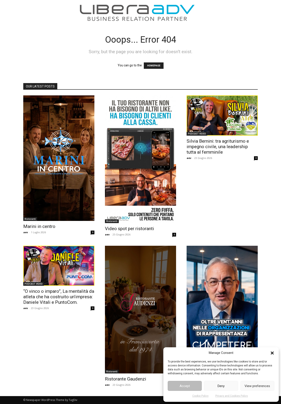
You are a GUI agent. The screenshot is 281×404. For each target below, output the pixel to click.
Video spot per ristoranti (129, 228)
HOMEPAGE (153, 65)
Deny (221, 386)
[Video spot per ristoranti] (140, 159)
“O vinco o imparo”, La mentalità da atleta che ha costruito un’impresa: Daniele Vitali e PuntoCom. (58, 297)
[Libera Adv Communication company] (137, 12)
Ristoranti (30, 218)
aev (25, 232)
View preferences (257, 386)
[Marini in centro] (58, 158)
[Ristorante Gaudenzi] (140, 309)
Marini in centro (39, 226)
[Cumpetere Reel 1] (222, 309)
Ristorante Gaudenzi (125, 379)
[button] (272, 353)
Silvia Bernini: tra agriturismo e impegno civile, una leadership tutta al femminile (218, 146)
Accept (185, 386)
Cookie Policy (200, 395)
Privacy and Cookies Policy (231, 395)
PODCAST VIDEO (197, 133)
